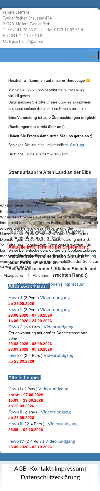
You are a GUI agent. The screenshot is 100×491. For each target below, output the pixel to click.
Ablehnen (41, 275)
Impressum (73, 284)
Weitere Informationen (38, 284)
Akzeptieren (14, 275)
